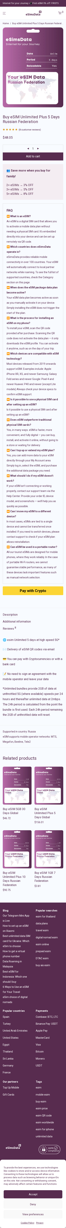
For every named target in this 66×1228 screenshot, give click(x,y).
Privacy (39, 1223)
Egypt (6, 1044)
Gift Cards (8, 1094)
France (7, 1072)
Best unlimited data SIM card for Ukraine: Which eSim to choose (16, 941)
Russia (32, 731)
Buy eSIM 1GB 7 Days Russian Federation (44, 877)
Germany (8, 1065)
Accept (33, 1194)
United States (11, 1037)
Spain (6, 1016)
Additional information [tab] (17, 621)
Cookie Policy (27, 1223)
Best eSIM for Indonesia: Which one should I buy (15, 976)
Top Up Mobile (11, 1087)
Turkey (7, 1023)
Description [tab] (10, 614)
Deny (33, 1204)
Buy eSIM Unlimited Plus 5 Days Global (45, 813)
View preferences (33, 1214)
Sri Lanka (8, 1058)
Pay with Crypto (33, 591)
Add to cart (33, 156)
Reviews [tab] (9, 628)
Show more (8, 818)
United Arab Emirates (15, 1030)
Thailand (8, 1051)
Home (6, 23)
